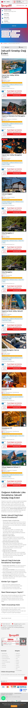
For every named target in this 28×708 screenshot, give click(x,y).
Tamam (14, 706)
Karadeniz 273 (7, 428)
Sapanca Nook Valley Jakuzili (12, 311)
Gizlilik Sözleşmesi (6, 658)
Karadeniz (18, 655)
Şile (16, 668)
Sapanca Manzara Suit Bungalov (13, 116)
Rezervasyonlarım (14, 683)
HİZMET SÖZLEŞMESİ (7, 694)
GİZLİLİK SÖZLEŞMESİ (7, 693)
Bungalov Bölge (7, 9)
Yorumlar (4, 667)
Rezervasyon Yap (16, 95)
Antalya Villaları (15, 36)
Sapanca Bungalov (6, 31)
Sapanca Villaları (15, 31)
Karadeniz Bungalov (14, 34)
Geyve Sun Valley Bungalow (12, 155)
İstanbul (18, 667)
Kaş (17, 658)
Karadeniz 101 (6, 389)
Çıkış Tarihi (6, 17)
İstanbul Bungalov (6, 36)
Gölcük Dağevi (7, 194)
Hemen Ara (21, 5)
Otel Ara (14, 25)
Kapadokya (13, 33)
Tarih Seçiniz (4, 96)
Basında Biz (4, 653)
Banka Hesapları (5, 656)
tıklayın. (22, 704)
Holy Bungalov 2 (7, 233)
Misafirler (6, 21)
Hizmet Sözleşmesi (6, 661)
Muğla (17, 663)
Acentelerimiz (5, 655)
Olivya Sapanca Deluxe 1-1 (11, 467)
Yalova (17, 665)
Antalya (17, 656)
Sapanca (18, 653)
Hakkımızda (4, 660)
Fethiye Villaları (5, 34)
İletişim (3, 663)
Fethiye (17, 661)
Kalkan (17, 660)
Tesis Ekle (4, 665)
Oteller (5, 43)
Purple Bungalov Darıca (10, 350)
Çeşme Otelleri (5, 33)
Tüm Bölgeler (19, 670)
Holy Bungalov (7, 272)
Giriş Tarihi (6, 13)
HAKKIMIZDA (17, 693)
